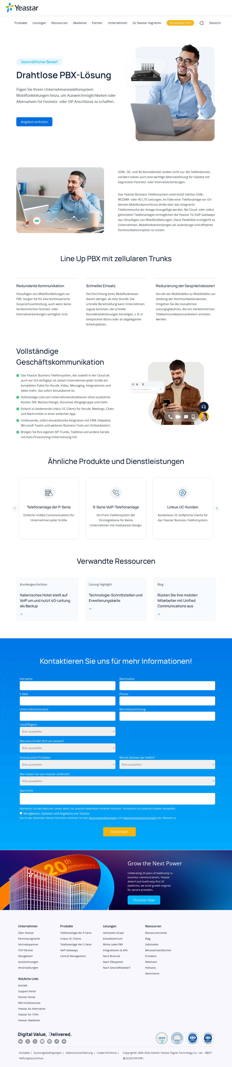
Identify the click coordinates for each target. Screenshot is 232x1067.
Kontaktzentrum (113, 938)
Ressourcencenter (156, 933)
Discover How (143, 900)
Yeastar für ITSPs (28, 1014)
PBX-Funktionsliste (29, 1003)
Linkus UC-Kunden (182, 507)
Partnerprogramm (29, 938)
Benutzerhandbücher (158, 950)
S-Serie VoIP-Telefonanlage (116, 507)
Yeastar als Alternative (31, 1008)
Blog (147, 938)
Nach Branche (111, 956)
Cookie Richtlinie (107, 1052)
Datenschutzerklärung (79, 1052)
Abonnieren (152, 973)
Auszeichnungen (28, 962)
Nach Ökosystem (113, 962)
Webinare (151, 962)
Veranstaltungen (28, 967)
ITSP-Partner (25, 950)
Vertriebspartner (28, 944)
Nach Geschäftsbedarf (116, 967)
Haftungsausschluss (31, 1058)
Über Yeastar (26, 933)
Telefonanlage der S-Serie (76, 944)
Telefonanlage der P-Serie (49, 507)
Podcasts (150, 967)
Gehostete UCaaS (113, 933)
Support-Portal (27, 991)
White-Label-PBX (113, 944)
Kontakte (24, 1052)
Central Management (73, 956)
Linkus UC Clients (70, 938)
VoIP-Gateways (69, 950)
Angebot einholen (34, 122)
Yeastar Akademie (29, 1020)
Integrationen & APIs (115, 950)
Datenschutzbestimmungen (140, 818)
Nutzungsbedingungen (103, 818)
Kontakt (22, 985)
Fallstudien (152, 944)
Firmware (151, 956)
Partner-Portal (26, 997)
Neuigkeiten (25, 956)
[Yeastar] (22, 7)
